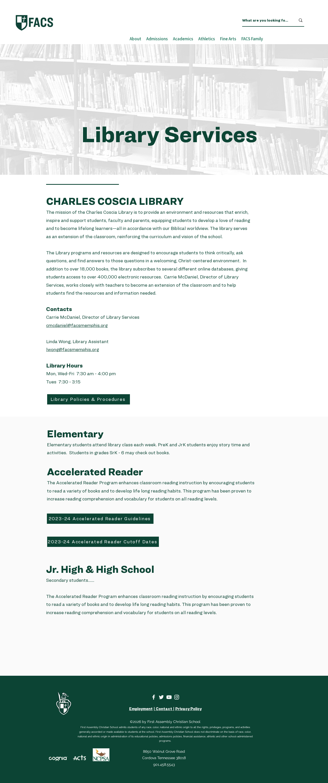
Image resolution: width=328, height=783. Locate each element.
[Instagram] (176, 697)
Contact (164, 709)
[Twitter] (161, 697)
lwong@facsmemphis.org (72, 349)
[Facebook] (153, 697)
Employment (141, 709)
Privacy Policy (188, 709)
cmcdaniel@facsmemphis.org (77, 325)
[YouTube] (169, 697)
